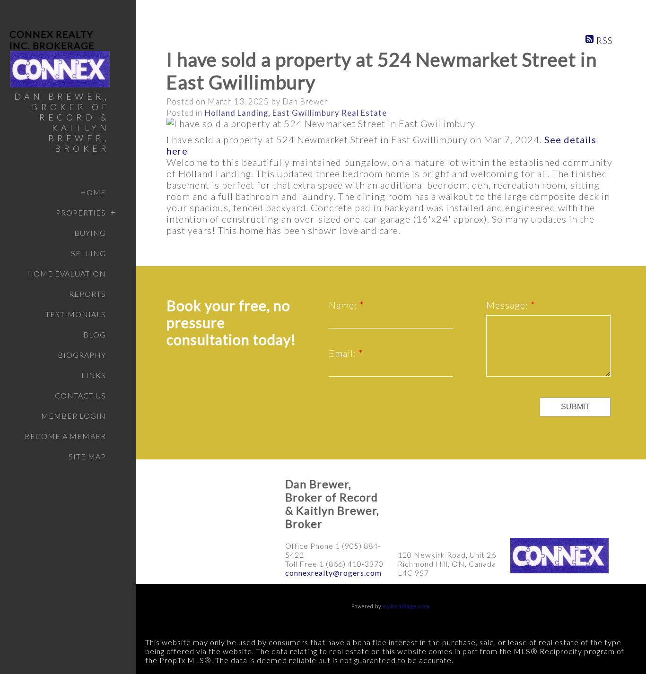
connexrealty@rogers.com (333, 572)
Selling (88, 253)
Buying (90, 232)
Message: (508, 305)
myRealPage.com (406, 606)
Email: (343, 353)
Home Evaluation (66, 273)
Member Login (73, 415)
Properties (81, 212)
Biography (82, 354)
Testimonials (75, 314)
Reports (87, 293)
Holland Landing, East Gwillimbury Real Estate (296, 113)
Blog (94, 334)
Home (93, 192)
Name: (344, 305)
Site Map (87, 456)
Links (93, 375)
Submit (575, 407)
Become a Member (65, 436)
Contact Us (80, 395)
